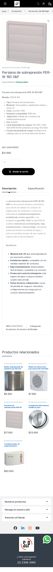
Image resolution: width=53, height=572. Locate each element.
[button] (48, 20)
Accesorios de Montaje (39, 11)
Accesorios (17, 11)
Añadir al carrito (20, 171)
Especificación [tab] (36, 188)
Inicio (4, 11)
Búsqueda (38, 3)
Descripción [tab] (9, 188)
